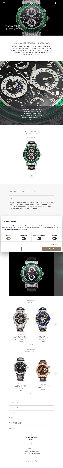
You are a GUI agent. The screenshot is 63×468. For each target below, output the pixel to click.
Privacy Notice (36, 453)
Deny (31, 249)
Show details (54, 244)
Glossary (26, 451)
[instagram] (31, 444)
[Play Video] (31, 274)
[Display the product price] (35, 137)
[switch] (24, 238)
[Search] (58, 3)
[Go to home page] (31, 3)
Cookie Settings (34, 451)
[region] (31, 18)
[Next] (57, 93)
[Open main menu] (4, 3)
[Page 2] (32, 344)
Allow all (51, 249)
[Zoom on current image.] (31, 176)
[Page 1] (30, 344)
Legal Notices (27, 453)
